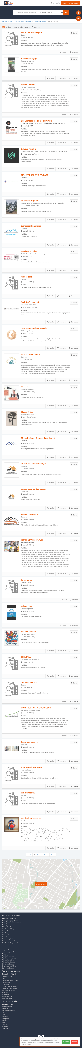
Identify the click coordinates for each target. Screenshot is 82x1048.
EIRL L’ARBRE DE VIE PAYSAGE (34, 175)
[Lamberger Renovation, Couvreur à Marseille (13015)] (11, 232)
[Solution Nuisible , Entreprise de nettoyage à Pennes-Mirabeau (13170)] (11, 155)
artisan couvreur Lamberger (33, 463)
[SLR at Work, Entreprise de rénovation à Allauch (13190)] (11, 663)
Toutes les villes (7, 1004)
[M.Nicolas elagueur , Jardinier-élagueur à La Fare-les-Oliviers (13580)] (11, 207)
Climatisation (6, 935)
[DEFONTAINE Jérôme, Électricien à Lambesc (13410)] (11, 360)
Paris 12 (4, 1025)
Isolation (4, 946)
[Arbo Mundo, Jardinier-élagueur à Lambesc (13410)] (11, 283)
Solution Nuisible (28, 149)
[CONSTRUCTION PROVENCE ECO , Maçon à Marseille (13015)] (11, 714)
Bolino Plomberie (28, 631)
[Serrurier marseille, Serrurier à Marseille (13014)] (11, 748)
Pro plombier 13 (28, 793)
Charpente (5, 931)
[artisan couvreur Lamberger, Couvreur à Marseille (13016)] (11, 470)
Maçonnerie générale (8, 950)
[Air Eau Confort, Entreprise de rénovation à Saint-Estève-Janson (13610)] (11, 91)
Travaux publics (7, 998)
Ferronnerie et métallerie (9, 986)
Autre (3, 978)
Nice (3, 1023)
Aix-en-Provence (7, 1006)
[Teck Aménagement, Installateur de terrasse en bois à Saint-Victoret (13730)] (11, 308)
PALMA (24, 386)
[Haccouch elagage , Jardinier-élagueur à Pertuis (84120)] (11, 65)
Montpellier (5, 1018)
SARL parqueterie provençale (34, 328)
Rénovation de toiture (8, 960)
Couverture (5, 937)
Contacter (75, 52)
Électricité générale (8, 968)
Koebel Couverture (29, 514)
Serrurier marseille (29, 742)
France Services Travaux (32, 540)
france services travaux (31, 767)
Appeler (64, 52)
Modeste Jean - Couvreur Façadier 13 (38, 438)
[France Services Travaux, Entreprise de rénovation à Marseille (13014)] (11, 546)
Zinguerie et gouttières (9, 966)
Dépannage (5, 984)
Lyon (3, 1014)
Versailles (5, 1029)
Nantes (4, 1021)
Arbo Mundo (26, 277)
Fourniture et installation (9, 988)
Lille (3, 1012)
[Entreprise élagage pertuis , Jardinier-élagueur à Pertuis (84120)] (11, 38)
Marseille (5, 1016)
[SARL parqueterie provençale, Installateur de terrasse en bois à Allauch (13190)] (11, 334)
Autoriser (66, 1041)
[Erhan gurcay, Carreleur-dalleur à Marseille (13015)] (11, 586)
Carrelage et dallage (8, 929)
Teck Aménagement (30, 302)
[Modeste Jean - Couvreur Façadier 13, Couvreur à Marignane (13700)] (11, 444)
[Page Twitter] (78, 18)
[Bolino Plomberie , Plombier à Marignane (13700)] (11, 638)
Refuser (74, 1041)
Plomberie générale (8, 956)
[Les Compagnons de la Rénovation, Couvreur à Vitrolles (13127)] (11, 127)
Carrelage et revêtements (10, 980)
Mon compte (55, 3)
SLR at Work (26, 657)
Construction (6, 982)
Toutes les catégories (9, 974)
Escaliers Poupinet (29, 251)
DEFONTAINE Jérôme (30, 354)
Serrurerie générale (8, 964)
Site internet (74, 78)
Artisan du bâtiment (8, 927)
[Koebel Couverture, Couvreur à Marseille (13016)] (11, 520)
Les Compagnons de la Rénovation (36, 121)
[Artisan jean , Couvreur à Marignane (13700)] (11, 612)
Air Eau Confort (28, 85)
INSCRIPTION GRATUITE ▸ (70, 3)
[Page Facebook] (78, 13)
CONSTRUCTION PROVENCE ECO (36, 708)
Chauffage (5, 933)
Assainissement (7, 976)
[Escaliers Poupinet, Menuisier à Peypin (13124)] (11, 257)
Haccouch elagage (29, 58)
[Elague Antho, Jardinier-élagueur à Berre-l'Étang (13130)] (11, 418)
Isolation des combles (8, 948)
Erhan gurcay (27, 580)
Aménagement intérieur (9, 925)
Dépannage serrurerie (8, 941)
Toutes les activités (9, 919)
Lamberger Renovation (31, 226)
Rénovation (5, 994)
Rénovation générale (8, 962)
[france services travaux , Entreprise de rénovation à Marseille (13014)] (11, 773)
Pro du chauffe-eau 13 (31, 818)
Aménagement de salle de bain (11, 923)
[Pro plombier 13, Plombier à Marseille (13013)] (11, 799)
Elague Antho (27, 412)
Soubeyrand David (29, 682)
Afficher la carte (41, 884)
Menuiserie (5, 992)
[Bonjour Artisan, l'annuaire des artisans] (8, 3)
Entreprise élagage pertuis (32, 32)
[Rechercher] (66, 12)
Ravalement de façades (9, 958)
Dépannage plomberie (9, 939)
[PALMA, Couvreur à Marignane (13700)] (11, 393)
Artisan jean (26, 606)
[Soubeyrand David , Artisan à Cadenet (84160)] (11, 688)
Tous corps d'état (7, 996)
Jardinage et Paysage (9, 990)
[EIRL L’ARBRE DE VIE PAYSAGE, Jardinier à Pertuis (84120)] (11, 181)
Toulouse (5, 1027)
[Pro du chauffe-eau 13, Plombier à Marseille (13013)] (11, 824)
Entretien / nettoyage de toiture (11, 943)
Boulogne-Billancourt (8, 1010)
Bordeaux (5, 1008)
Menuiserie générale (8, 952)
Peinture (4, 954)
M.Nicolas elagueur (29, 200)
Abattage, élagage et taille (10, 921)
